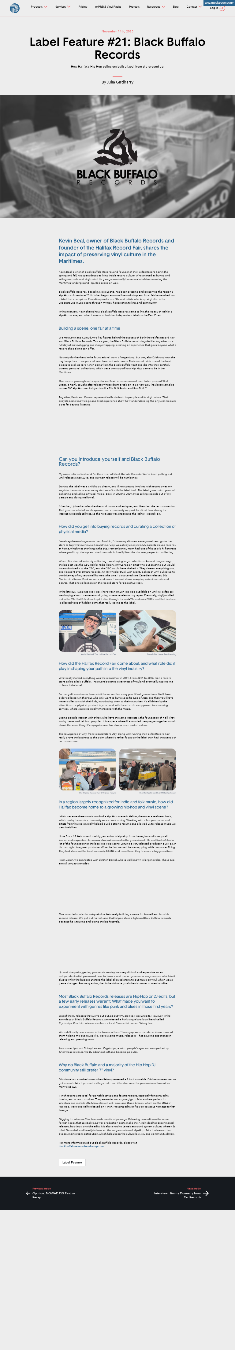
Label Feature (72, 1162)
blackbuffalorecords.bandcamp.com (81, 1146)
